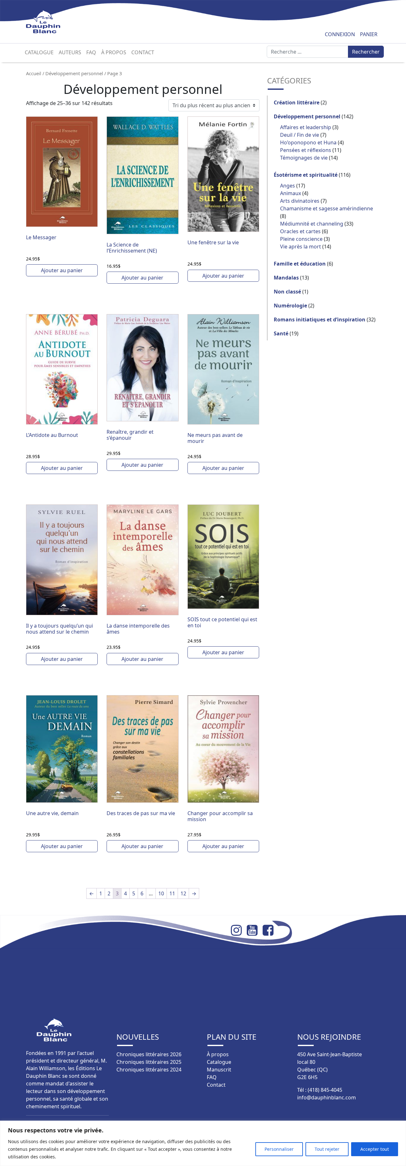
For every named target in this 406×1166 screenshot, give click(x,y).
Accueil (33, 73)
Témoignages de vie (304, 157)
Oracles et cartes (300, 231)
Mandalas (286, 277)
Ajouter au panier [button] (62, 270)
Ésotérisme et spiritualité (305, 174)
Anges (287, 185)
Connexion (340, 34)
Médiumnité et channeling (311, 223)
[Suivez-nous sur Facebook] (270, 930)
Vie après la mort (300, 246)
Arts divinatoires (299, 200)
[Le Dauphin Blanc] (50, 21)
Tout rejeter (327, 1149)
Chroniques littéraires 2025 (148, 1061)
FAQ (91, 52)
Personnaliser (279, 1149)
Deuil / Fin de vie (299, 134)
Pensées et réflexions (305, 150)
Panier (368, 34)
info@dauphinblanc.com (326, 1097)
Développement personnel (74, 73)
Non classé (287, 291)
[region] (203, 1143)
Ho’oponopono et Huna (308, 142)
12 (183, 893)
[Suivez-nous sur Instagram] (239, 930)
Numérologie (290, 305)
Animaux (290, 193)
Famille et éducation (300, 263)
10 (161, 893)
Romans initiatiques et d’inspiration (319, 319)
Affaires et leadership (305, 127)
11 (172, 893)
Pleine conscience (301, 238)
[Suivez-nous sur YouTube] (255, 930)
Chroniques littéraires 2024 (148, 1069)
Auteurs (70, 52)
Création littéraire (296, 102)
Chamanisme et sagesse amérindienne (326, 208)
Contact (142, 52)
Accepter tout (374, 1149)
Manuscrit (219, 1069)
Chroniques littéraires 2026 (148, 1054)
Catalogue (39, 52)
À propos (113, 52)
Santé (281, 333)
